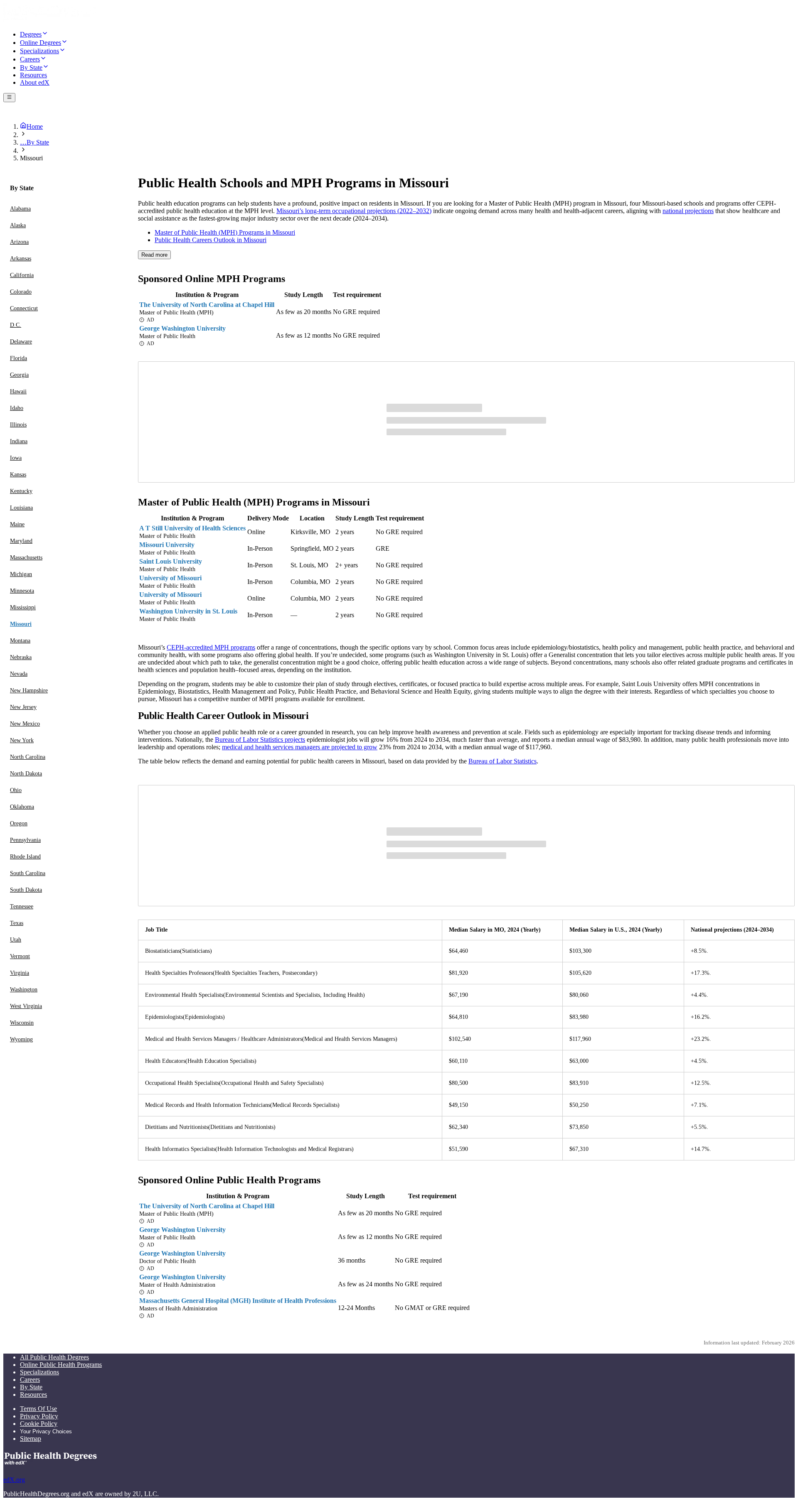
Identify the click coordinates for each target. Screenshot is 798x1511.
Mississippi (23, 607)
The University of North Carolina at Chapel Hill (206, 304)
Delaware (21, 342)
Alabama (20, 209)
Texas (16, 923)
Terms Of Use (38, 1408)
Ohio (16, 790)
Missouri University (167, 544)
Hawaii (18, 391)
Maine (17, 524)
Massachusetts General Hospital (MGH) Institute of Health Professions (237, 1300)
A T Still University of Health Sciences (192, 528)
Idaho (16, 408)
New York (22, 740)
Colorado (21, 292)
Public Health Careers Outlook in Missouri (210, 239)
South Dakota (26, 890)
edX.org (14, 1479)
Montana (20, 641)
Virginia (19, 973)
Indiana (18, 441)
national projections (688, 210)
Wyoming (21, 1039)
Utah (15, 940)
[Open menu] (9, 97)
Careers (30, 1379)
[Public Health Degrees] (49, 19)
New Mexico (25, 724)
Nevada (18, 674)
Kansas (18, 474)
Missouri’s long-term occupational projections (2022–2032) (353, 210)
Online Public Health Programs (61, 1364)
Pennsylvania (25, 840)
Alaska (18, 225)
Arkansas (20, 258)
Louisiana (21, 508)
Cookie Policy (38, 1423)
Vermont (20, 956)
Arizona (19, 242)
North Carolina (27, 757)
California (22, 275)
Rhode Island (25, 857)
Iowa (16, 458)
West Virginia (26, 1006)
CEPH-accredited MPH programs (211, 647)
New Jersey (23, 707)
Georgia (19, 375)
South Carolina (27, 873)
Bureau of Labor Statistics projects (260, 739)
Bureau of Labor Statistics (502, 761)
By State (31, 1387)
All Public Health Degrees (54, 1357)
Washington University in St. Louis (188, 611)
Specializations (39, 1372)
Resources (33, 1394)
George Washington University (182, 328)
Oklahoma (22, 807)
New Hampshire (29, 690)
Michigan (21, 574)
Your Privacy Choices (46, 1431)
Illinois (18, 425)
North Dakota (26, 773)
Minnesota (22, 591)
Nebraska (21, 657)
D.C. (15, 325)
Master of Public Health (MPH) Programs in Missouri (225, 232)
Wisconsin (22, 1023)
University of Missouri (170, 577)
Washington (23, 989)
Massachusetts (26, 557)
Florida (18, 358)
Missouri (21, 624)
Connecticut (24, 308)
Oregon (18, 823)
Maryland (21, 541)
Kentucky (21, 491)
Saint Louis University (170, 561)
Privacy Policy (39, 1416)
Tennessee (21, 906)
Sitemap (30, 1438)
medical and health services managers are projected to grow (299, 747)
